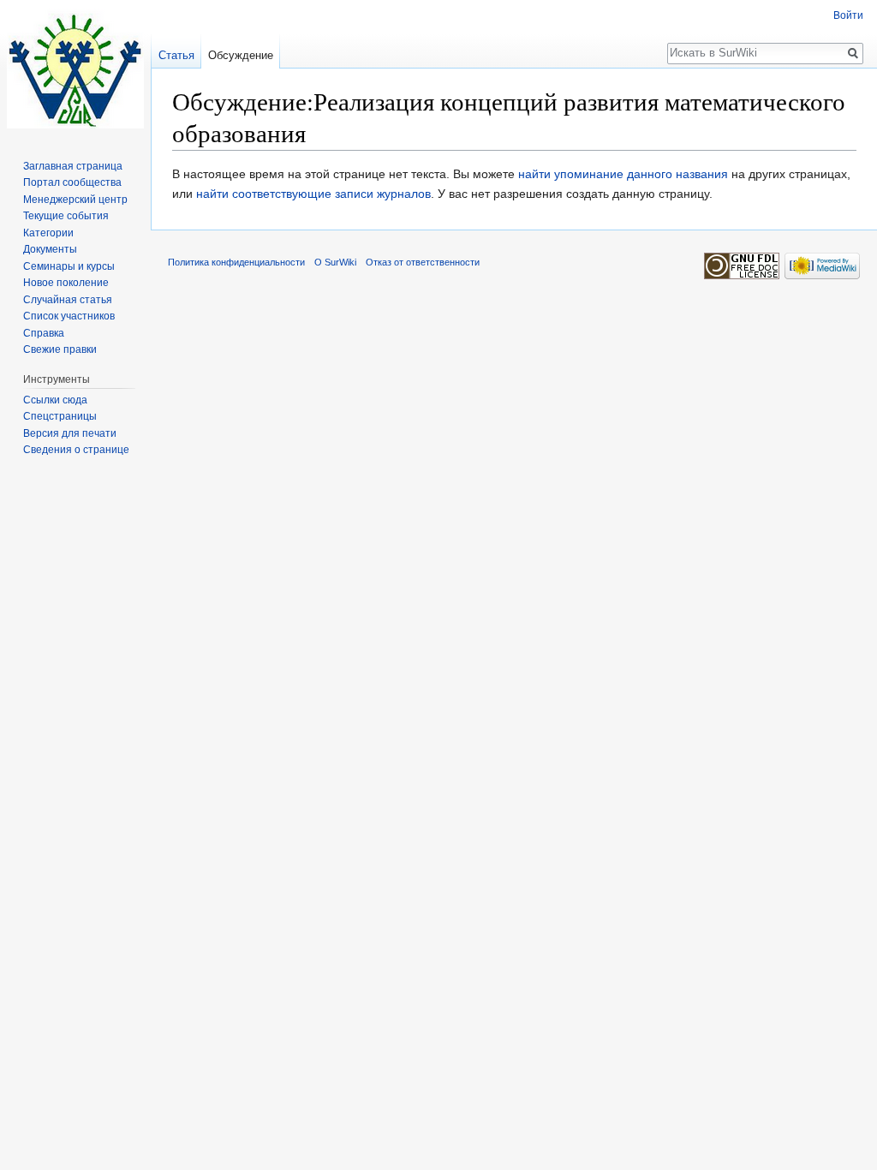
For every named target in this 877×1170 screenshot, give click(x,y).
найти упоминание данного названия (623, 174)
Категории (48, 233)
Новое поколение (66, 283)
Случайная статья (67, 300)
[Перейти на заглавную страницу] (75, 68)
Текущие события (66, 216)
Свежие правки (60, 349)
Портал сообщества (72, 182)
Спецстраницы (60, 416)
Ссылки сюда (55, 400)
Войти (848, 15)
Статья (176, 55)
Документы (50, 249)
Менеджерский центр (75, 200)
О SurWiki (335, 262)
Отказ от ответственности (423, 262)
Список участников (69, 316)
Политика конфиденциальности (236, 262)
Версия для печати (69, 433)
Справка (43, 333)
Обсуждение (240, 55)
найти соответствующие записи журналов (313, 193)
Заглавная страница (72, 166)
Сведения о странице (76, 450)
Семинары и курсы (69, 266)
